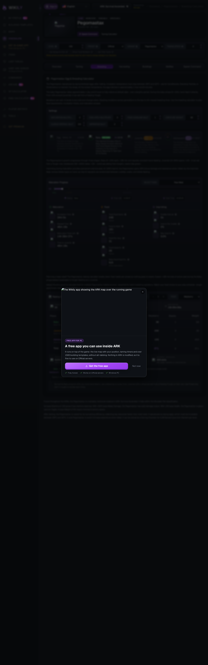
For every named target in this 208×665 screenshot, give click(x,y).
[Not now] (143, 292)
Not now (136, 366)
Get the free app (98, 366)
